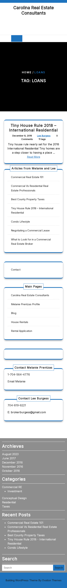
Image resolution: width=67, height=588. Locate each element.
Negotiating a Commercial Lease (30, 230)
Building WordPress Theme (33, 580)
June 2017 (9, 458)
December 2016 (12, 462)
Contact (15, 269)
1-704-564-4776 (19, 374)
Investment (15, 491)
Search (59, 567)
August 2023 (10, 454)
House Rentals (19, 322)
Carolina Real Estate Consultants (33, 10)
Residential (9, 502)
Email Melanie (16, 381)
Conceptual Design (14, 498)
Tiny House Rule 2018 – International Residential (33, 127)
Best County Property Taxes (27, 199)
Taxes (6, 506)
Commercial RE (12, 487)
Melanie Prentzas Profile (25, 304)
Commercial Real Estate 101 (27, 177)
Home (27, 72)
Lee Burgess (44, 135)
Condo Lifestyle (20, 221)
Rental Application (21, 331)
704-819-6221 (17, 405)
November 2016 (12, 466)
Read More (33, 156)
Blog (13, 313)
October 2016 (11, 470)
